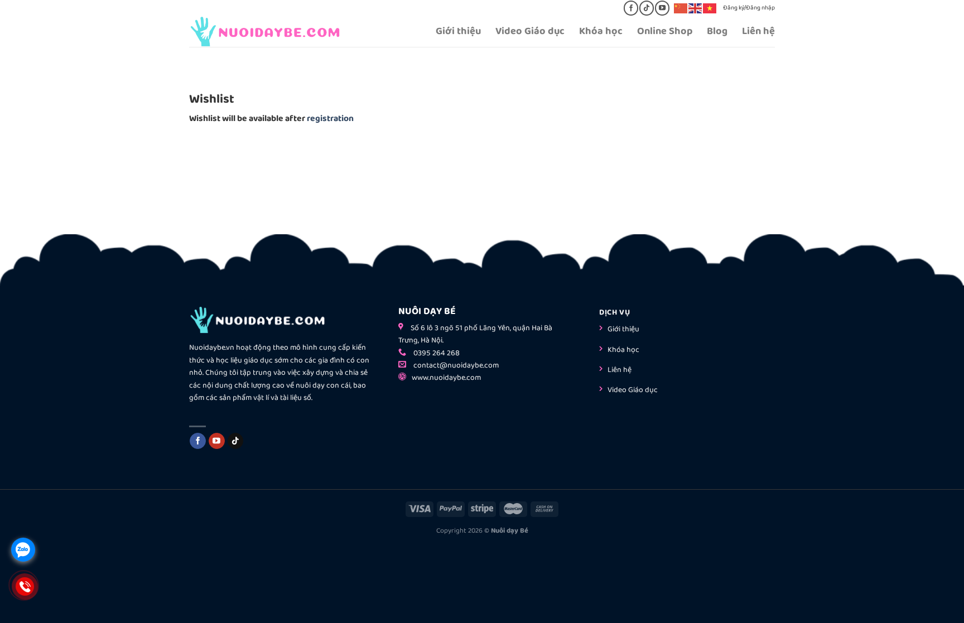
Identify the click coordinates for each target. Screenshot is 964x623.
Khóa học (601, 31)
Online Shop (664, 31)
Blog (717, 31)
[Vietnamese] (710, 8)
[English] (695, 8)
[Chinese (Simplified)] (681, 8)
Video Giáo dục (530, 31)
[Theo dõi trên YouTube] (662, 8)
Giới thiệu (458, 31)
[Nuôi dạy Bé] (275, 31)
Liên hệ (758, 31)
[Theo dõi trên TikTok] (646, 8)
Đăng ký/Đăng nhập (749, 8)
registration (330, 118)
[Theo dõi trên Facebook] (631, 8)
